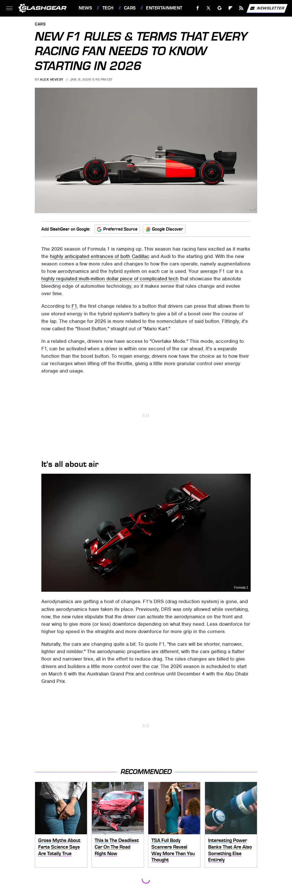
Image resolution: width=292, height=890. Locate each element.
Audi (252, 209)
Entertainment (164, 8)
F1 (74, 306)
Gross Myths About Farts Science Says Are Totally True (59, 846)
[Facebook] (198, 8)
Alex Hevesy (51, 79)
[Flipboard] (230, 8)
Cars (130, 8)
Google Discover (167, 229)
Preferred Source (120, 229)
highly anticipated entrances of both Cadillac (99, 256)
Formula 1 (241, 587)
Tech (108, 8)
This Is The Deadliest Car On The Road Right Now (117, 846)
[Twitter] (208, 8)
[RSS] (241, 8)
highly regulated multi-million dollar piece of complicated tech (110, 278)
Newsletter (270, 8)
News (85, 8)
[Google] (219, 8)
